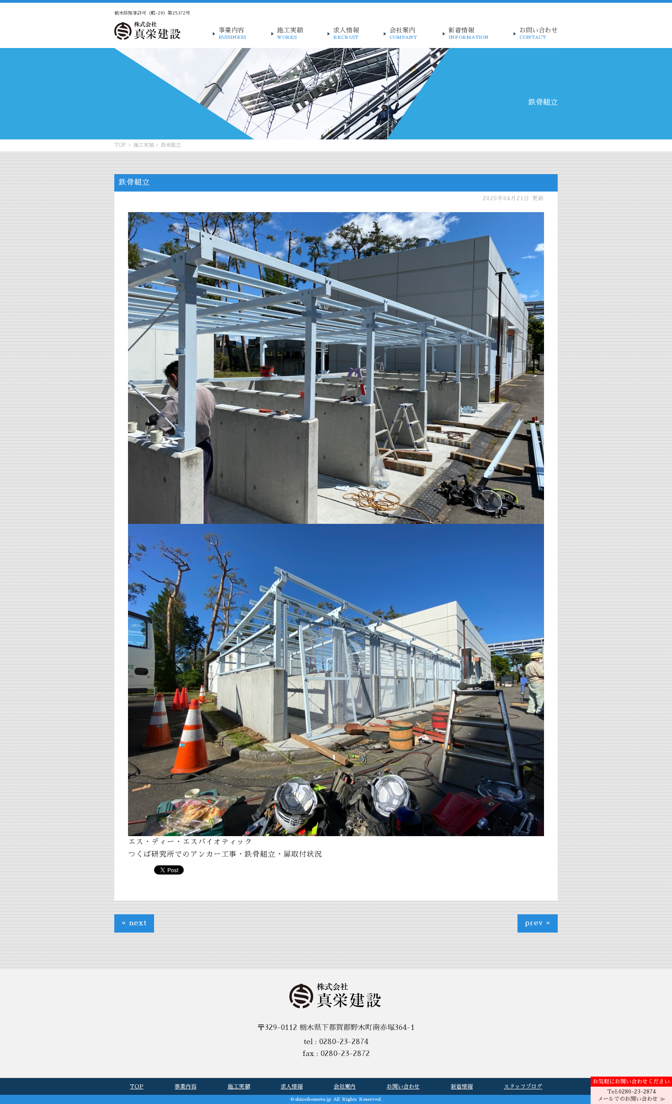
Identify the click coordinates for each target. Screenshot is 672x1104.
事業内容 (232, 33)
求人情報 (346, 33)
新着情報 (468, 33)
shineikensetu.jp (313, 1099)
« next (134, 923)
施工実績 (290, 33)
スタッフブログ (523, 1086)
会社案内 (403, 33)
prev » (537, 923)
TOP (120, 145)
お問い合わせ (538, 33)
